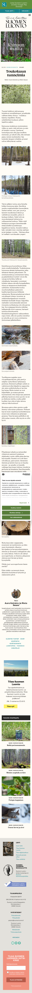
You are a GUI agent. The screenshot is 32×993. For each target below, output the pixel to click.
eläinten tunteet (12, 639)
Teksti (16, 600)
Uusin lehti (19, 846)
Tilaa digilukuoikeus (22, 852)
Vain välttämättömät (16, 517)
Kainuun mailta (10, 67)
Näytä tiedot (23, 503)
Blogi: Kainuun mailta (16, 743)
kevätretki (15, 641)
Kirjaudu (16, 937)
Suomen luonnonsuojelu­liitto (22, 875)
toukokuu (20, 646)
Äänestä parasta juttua (21, 856)
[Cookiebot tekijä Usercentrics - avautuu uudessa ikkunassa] (23, 474)
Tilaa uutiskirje (20, 859)
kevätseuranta (15, 643)
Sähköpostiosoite (11, 964)
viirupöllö (15, 648)
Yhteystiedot (16, 918)
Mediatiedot (16, 930)
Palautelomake (16, 915)
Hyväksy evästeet (16, 508)
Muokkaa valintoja (15, 512)
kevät (22, 639)
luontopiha (10, 646)
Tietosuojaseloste (16, 932)
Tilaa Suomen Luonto (20, 849)
